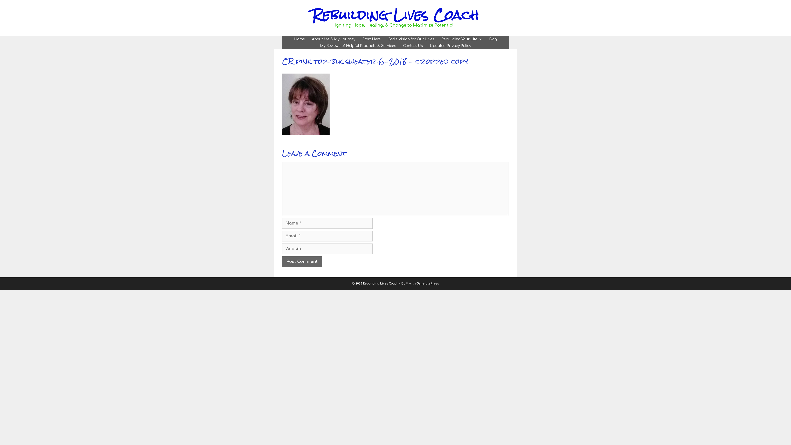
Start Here (371, 39)
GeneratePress (428, 283)
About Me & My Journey (333, 39)
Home (299, 39)
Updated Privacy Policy (450, 46)
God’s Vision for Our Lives (411, 39)
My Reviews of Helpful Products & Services (358, 46)
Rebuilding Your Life (459, 39)
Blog (493, 39)
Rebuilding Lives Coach (395, 14)
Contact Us (413, 46)
